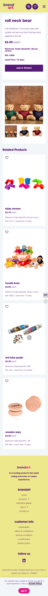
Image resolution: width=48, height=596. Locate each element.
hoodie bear (12, 283)
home (24, 495)
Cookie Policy (35, 584)
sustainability (24, 527)
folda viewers (13, 209)
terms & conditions (24, 535)
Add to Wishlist (24, 68)
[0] (35, 6)
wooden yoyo (13, 432)
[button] (29, 7)
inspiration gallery (24, 503)
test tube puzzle (14, 358)
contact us (24, 511)
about (23, 507)
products (23, 499)
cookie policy (24, 539)
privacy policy (24, 543)
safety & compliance (24, 531)
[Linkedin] (24, 560)
